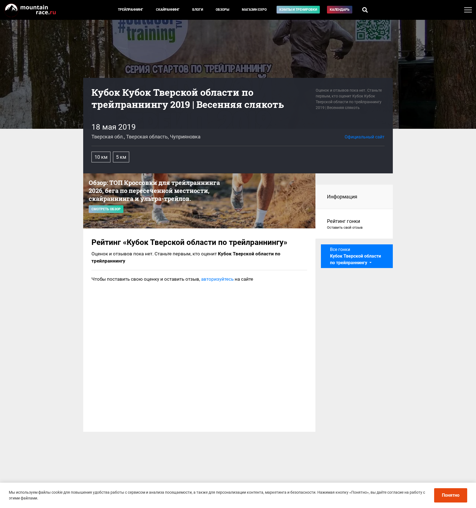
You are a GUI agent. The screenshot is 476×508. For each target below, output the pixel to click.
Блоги (197, 10)
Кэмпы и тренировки (298, 10)
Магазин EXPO (254, 10)
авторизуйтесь (217, 279)
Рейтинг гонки (345, 224)
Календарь (340, 10)
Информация (342, 197)
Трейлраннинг (130, 10)
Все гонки (355, 256)
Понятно (450, 495)
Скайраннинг (168, 10)
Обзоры (222, 10)
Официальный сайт (365, 137)
